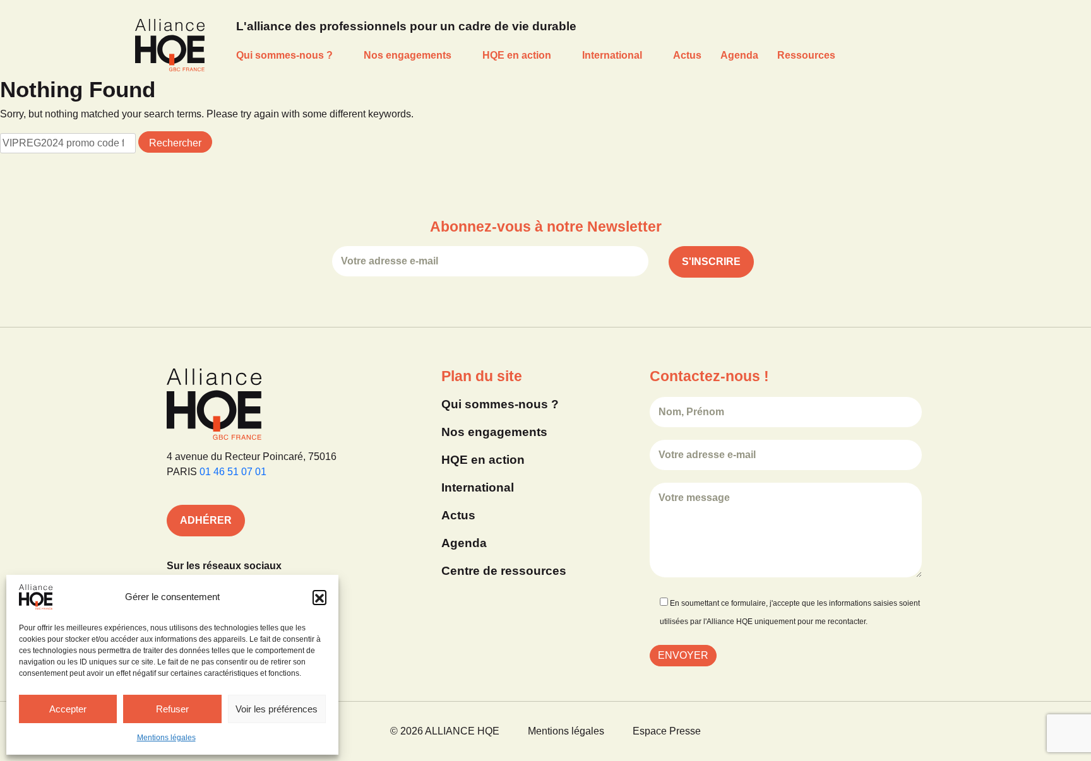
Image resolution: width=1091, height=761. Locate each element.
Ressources (806, 55)
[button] (319, 597)
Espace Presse (667, 731)
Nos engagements (407, 55)
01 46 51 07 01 (233, 471)
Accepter (67, 709)
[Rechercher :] (68, 143)
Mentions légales (166, 737)
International (612, 55)
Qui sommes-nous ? (284, 55)
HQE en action (516, 55)
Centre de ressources (503, 570)
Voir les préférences (276, 709)
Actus (687, 55)
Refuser (172, 709)
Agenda (739, 55)
